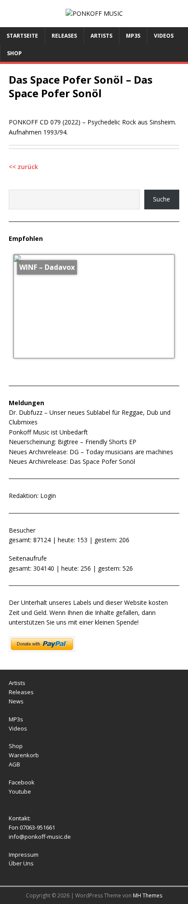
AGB (14, 764)
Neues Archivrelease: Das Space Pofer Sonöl (72, 461)
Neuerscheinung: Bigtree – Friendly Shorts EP (72, 442)
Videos (164, 35)
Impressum (23, 854)
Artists (101, 35)
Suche (161, 199)
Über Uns (21, 863)
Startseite (22, 35)
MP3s (133, 35)
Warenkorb (24, 755)
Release (20, 692)
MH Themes (147, 895)
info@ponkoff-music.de (40, 836)
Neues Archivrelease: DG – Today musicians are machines (91, 452)
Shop (14, 53)
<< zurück (23, 166)
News (16, 701)
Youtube (20, 791)
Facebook (22, 782)
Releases (64, 35)
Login (48, 495)
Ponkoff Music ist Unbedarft (48, 432)
